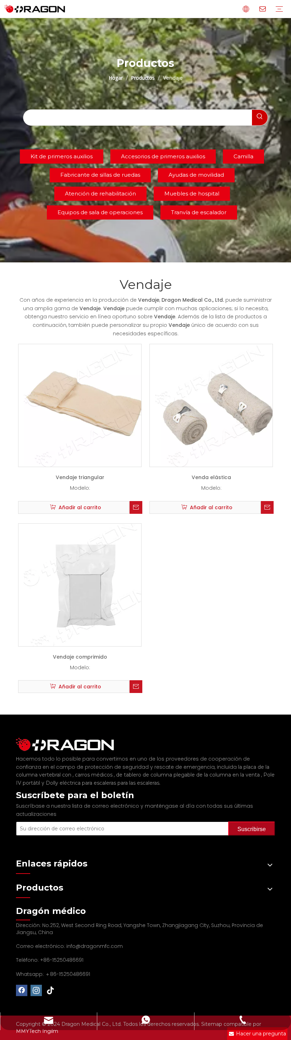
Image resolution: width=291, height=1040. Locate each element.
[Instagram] (36, 990)
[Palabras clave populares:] (260, 117)
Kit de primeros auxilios (62, 156)
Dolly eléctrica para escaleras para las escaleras (102, 783)
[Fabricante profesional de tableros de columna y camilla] (69, 744)
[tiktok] (50, 990)
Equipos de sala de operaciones (100, 212)
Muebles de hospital (191, 193)
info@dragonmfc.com (94, 946)
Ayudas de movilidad (196, 174)
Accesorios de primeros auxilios (163, 156)
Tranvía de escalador (198, 212)
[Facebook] (21, 990)
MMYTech (29, 1031)
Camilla (243, 156)
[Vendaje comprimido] (85, 584)
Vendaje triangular (80, 477)
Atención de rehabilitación (100, 193)
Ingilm (50, 1031)
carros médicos (94, 775)
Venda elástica (211, 477)
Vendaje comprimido (80, 656)
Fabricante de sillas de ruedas (100, 174)
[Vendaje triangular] (85, 405)
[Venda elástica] (216, 405)
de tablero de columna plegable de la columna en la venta (188, 775)
